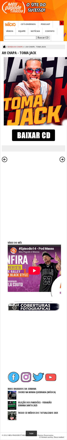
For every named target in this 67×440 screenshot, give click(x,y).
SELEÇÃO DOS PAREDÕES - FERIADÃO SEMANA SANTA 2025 (35, 404)
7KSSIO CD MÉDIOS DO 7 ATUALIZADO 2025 (38, 412)
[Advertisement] (33, 198)
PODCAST (45, 24)
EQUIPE (21, 31)
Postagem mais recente (4, 159)
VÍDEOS (9, 31)
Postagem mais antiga (62, 159)
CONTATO (49, 31)
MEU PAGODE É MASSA (18, 435)
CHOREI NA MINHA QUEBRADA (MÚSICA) (37, 392)
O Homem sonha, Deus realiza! (51, 437)
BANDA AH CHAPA (15, 47)
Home (10, 24)
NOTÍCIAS (35, 31)
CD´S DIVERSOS (28, 24)
